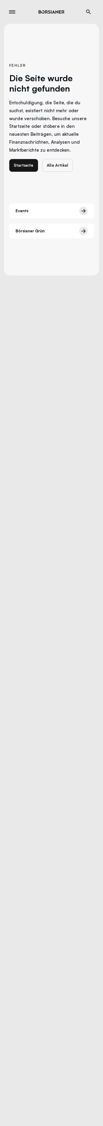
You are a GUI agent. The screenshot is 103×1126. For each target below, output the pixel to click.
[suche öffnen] (88, 11)
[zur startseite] (51, 12)
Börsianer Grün (30, 230)
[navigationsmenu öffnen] (12, 12)
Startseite (24, 165)
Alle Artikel (57, 165)
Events (22, 210)
